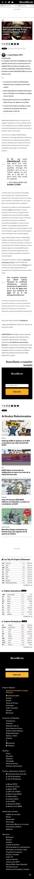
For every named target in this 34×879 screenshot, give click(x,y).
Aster (9, 642)
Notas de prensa (12, 763)
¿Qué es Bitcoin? (12, 859)
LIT (2, 605)
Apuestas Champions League (17, 691)
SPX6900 (10, 625)
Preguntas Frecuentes (14, 852)
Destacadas (10, 819)
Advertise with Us (12, 726)
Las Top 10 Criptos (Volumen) (16, 559)
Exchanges (10, 705)
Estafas (8, 701)
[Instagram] (9, 44)
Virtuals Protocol (11, 627)
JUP (3, 607)
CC (2, 629)
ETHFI (3, 640)
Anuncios (9, 723)
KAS (3, 611)
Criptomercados (13, 696)
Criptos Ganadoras (12, 591)
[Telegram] (15, 44)
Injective (10, 636)
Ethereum (8, 569)
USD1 (3, 582)
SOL (3, 571)
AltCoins (4, 438)
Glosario (9, 710)
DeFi (3, 20)
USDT (3, 563)
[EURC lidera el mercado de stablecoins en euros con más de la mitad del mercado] (16, 457)
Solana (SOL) (12, 796)
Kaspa (8, 611)
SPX (3, 625)
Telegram (10, 746)
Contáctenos (10, 721)
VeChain (9, 599)
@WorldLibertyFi (13, 161)
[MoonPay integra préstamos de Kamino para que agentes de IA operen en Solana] (16, 517)
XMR (3, 601)
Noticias (9, 698)
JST (3, 631)
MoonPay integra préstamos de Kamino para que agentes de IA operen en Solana (14, 531)
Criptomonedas (5, 527)
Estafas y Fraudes (12, 854)
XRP (3, 574)
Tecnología (10, 761)
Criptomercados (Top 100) (16, 774)
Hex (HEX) (11, 801)
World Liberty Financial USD (11, 582)
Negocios (9, 759)
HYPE (5, 5)
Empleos (9, 738)
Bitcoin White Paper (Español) (16, 864)
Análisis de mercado (13, 814)
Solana (7, 571)
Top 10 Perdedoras (14, 779)
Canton (9, 629)
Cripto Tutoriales (12, 708)
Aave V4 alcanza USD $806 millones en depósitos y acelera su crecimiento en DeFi (15, 502)
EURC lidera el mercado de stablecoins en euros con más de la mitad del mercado (16, 472)
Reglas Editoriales (12, 733)
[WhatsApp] (5, 44)
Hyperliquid (8, 580)
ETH (3, 569)
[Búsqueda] (6, 2)
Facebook (11, 743)
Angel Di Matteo (13, 55)
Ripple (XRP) (12, 789)
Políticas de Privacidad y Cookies (17, 869)
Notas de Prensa (12, 703)
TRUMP (3, 594)
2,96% (13, 5)
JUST (9, 631)
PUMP (3, 638)
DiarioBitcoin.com (28, 585)
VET (3, 599)
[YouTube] (12, 44)
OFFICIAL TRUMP (10, 594)
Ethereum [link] (25, 265)
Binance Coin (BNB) (14, 806)
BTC (3, 565)
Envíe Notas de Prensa (14, 728)
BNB (3, 578)
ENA (3, 576)
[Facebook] (7, 44)
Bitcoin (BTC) (12, 784)
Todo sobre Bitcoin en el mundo (17, 824)
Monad (9, 633)
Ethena (7, 576)
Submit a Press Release (14, 731)
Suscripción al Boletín (13, 827)
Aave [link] (21, 288)
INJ (2, 636)
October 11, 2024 (14, 184)
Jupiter (8, 607)
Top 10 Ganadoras (14, 776)
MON (3, 633)
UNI (3, 603)
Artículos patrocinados (14, 766)
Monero (8, 601)
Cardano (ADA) (12, 799)
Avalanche (4, 497)
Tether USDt (8, 563)
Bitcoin (7, 565)
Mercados (9, 756)
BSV (3, 644)
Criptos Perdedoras (12, 621)
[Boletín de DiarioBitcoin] (18, 44)
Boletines (9, 829)
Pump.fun (10, 638)
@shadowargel (6, 58)
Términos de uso (12, 867)
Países (8, 754)
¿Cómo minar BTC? (13, 862)
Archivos (9, 842)
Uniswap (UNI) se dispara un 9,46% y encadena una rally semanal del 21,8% (16, 443)
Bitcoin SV (10, 644)
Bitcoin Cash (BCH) (14, 794)
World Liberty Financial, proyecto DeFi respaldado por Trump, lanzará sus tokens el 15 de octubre (17, 30)
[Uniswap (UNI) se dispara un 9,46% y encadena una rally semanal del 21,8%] (16, 428)
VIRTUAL (4, 627)
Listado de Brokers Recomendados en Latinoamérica (18, 846)
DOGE (21, 5)
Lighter (8, 605)
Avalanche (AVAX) (13, 804)
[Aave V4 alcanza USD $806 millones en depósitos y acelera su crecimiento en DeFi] (16, 487)
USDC (3, 567)
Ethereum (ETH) (13, 787)
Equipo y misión (11, 736)
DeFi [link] (10, 210)
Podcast (10, 713)
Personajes (10, 822)
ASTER (3, 642)
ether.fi (9, 640)
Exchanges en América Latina (16, 850)
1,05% (31, 5)
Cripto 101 (9, 857)
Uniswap (9, 603)
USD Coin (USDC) (14, 792)
